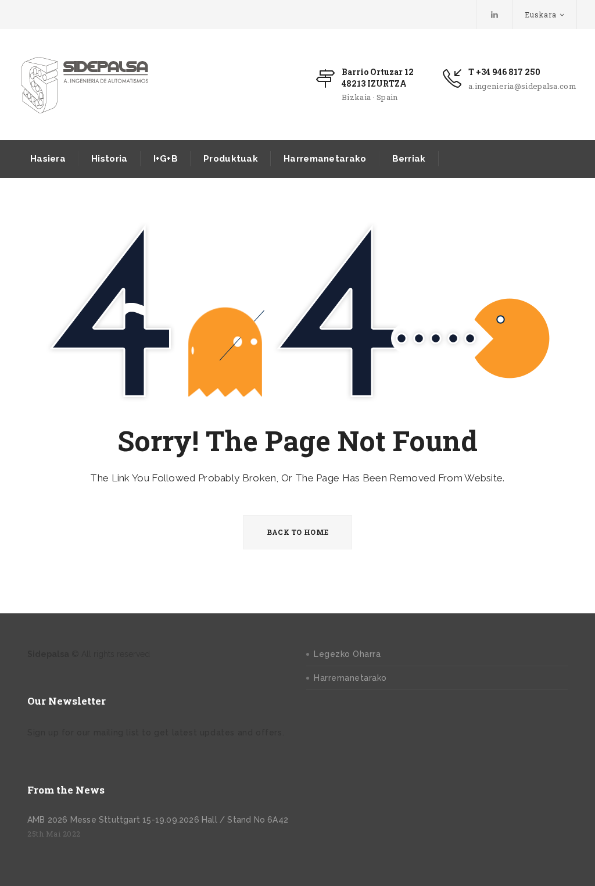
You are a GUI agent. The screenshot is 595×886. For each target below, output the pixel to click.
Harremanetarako (325, 158)
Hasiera (48, 158)
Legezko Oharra (347, 654)
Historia (109, 158)
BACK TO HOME (298, 532)
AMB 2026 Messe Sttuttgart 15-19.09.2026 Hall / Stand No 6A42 (157, 819)
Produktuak (230, 158)
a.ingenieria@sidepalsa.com (522, 86)
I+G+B (165, 158)
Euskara (541, 14)
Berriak (409, 158)
